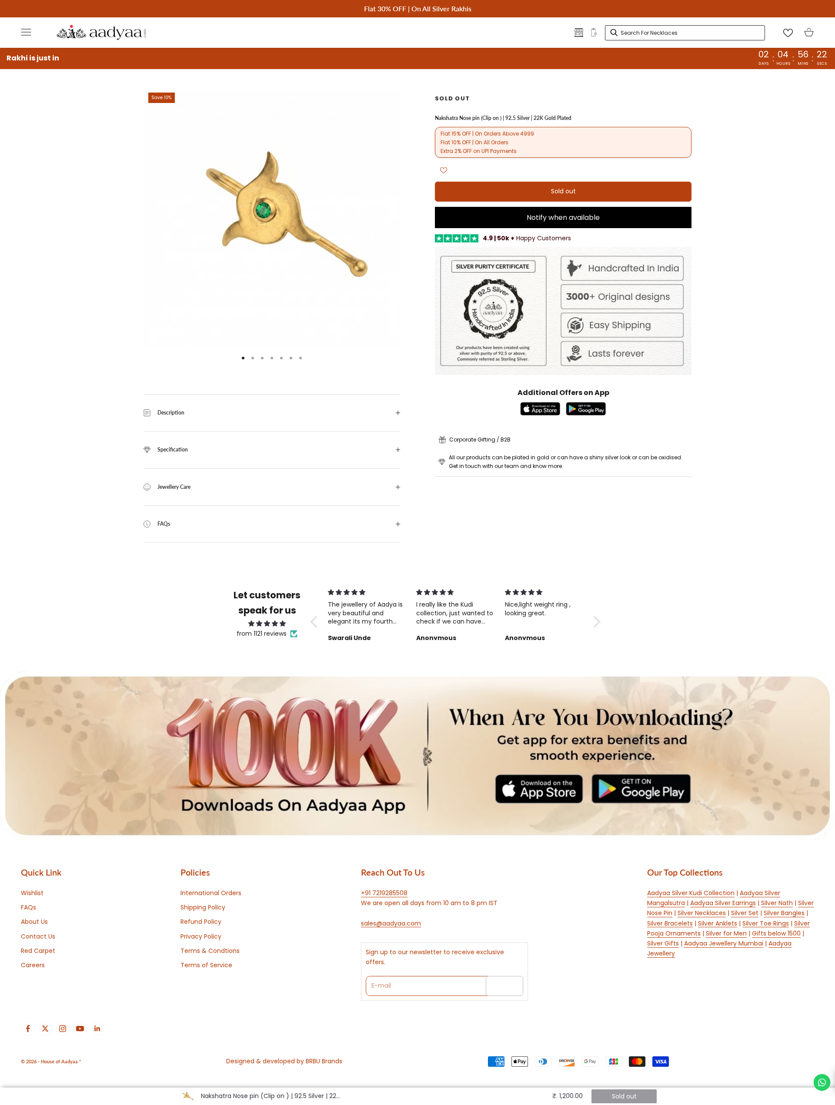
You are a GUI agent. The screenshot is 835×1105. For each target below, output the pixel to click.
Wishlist (32, 893)
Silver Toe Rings (765, 923)
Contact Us (38, 936)
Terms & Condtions (210, 950)
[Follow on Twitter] (45, 1028)
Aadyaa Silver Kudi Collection (691, 893)
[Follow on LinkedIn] (97, 1028)
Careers (33, 965)
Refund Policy (200, 921)
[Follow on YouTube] (80, 1028)
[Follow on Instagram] (62, 1028)
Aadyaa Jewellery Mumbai (723, 943)
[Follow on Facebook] (27, 1028)
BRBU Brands (324, 1061)
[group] (417, 755)
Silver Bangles (784, 913)
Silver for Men (726, 933)
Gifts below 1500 (776, 933)
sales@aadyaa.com (391, 923)
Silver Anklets (717, 923)
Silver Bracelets (670, 923)
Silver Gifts (663, 943)
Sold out (563, 191)
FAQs (28, 907)
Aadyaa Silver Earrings (723, 903)
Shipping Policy (202, 907)
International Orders (210, 893)
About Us (34, 921)
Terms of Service (206, 965)
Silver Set (744, 913)
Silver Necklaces (702, 913)
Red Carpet (38, 950)
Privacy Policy (200, 936)
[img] (267, 623)
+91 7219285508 (384, 893)
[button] (316, 622)
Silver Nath (777, 903)
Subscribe (504, 985)
